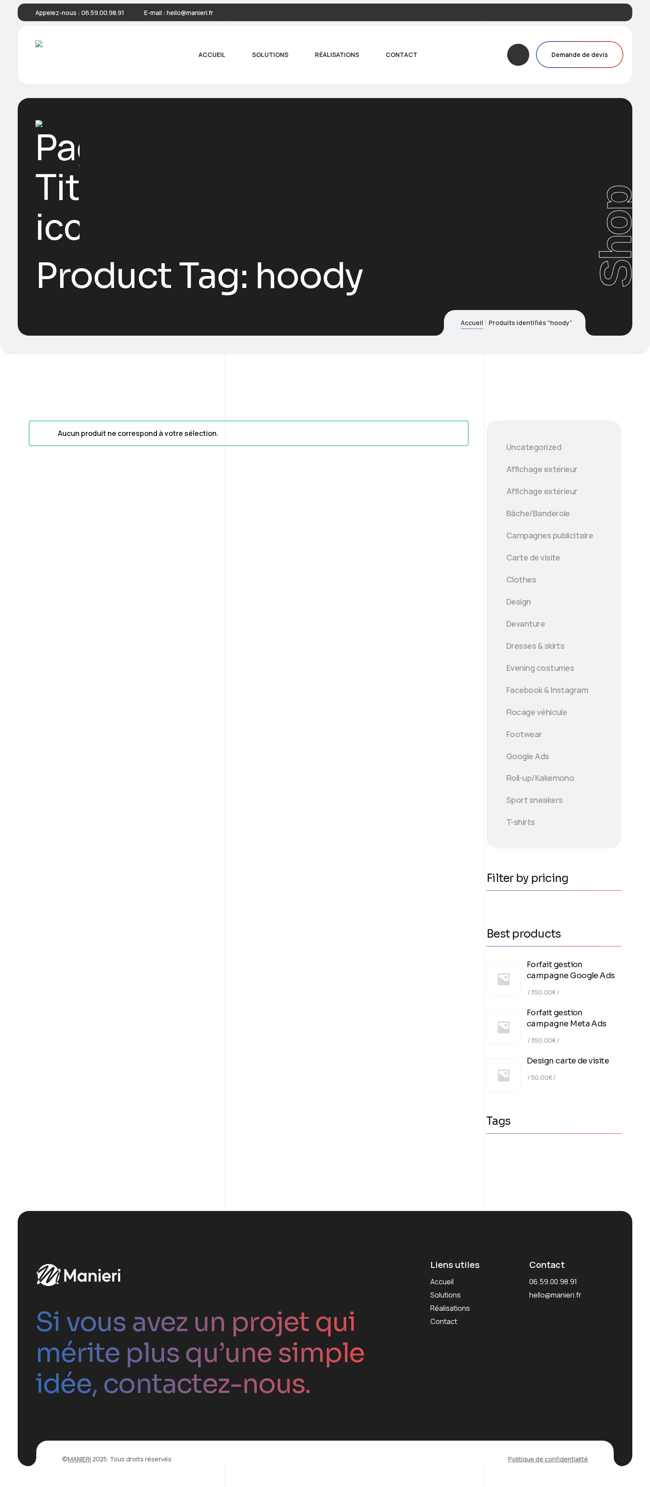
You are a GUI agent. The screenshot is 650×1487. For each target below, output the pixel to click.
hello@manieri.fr (190, 12)
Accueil (472, 322)
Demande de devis (579, 54)
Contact (443, 1321)
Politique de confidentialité (548, 1459)
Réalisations (450, 1308)
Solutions (445, 1295)
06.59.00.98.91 (102, 12)
